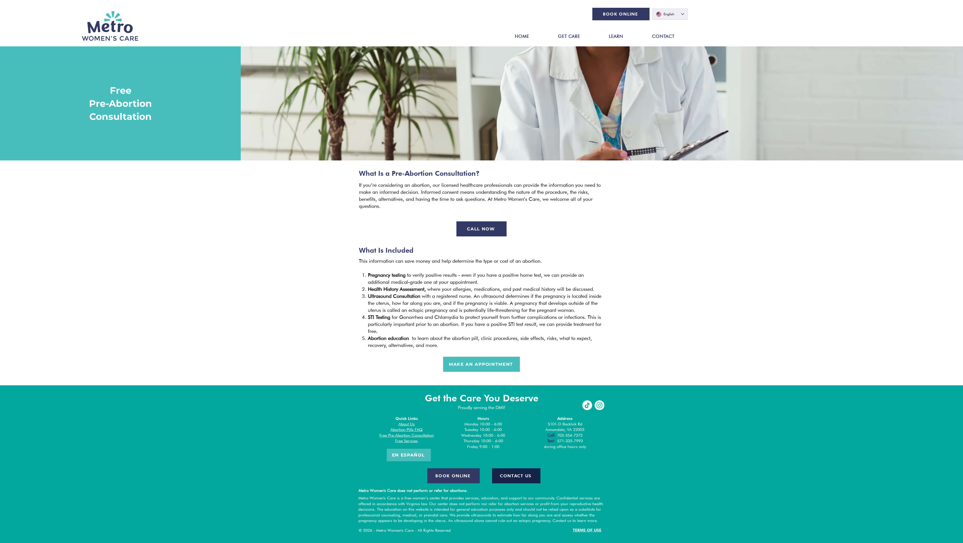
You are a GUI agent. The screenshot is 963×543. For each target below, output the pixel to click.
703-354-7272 (570, 435)
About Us (406, 424)
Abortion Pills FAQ (406, 429)
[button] (569, 36)
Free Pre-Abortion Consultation (406, 435)
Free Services (406, 440)
